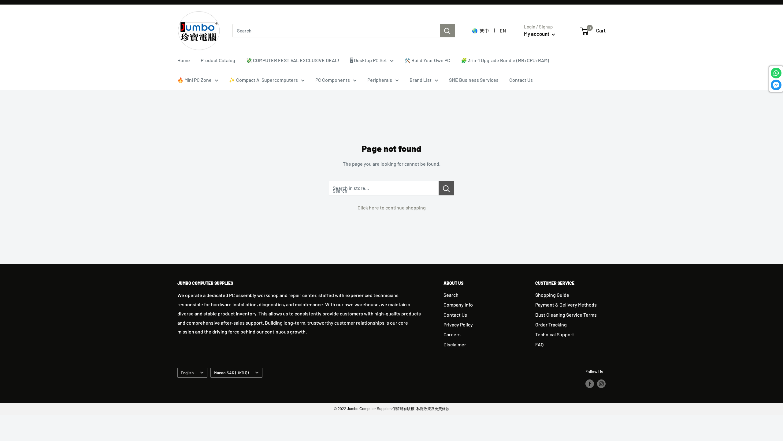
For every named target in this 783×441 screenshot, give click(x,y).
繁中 (484, 30)
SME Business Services (474, 80)
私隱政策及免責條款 (432, 409)
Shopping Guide (552, 295)
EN (503, 30)
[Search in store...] (446, 188)
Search (450, 295)
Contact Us (521, 80)
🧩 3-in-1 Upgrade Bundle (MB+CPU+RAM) (505, 60)
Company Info (458, 304)
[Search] (447, 30)
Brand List (421, 80)
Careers (452, 334)
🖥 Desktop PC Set (368, 60)
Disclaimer (454, 344)
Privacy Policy (458, 324)
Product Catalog (218, 60)
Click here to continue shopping (392, 207)
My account (537, 34)
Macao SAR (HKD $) (231, 372)
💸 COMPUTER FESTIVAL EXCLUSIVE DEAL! (292, 60)
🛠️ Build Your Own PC (427, 60)
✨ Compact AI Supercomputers (263, 80)
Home (183, 60)
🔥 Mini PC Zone (194, 80)
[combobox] (336, 30)
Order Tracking (551, 324)
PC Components (332, 80)
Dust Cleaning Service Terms (566, 315)
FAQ (539, 344)
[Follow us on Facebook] (589, 383)
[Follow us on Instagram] (601, 383)
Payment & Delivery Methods (566, 304)
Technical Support (554, 334)
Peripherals (379, 80)
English (187, 372)
